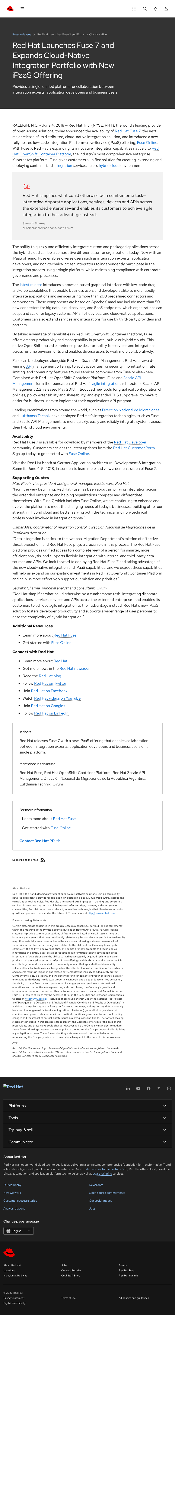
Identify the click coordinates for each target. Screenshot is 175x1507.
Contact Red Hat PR (37, 840)
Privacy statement (14, 1298)
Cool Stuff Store (70, 1275)
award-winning (102, 1173)
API (29, 366)
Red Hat (60, 660)
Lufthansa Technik (35, 415)
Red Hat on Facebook (49, 690)
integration (63, 165)
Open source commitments (107, 1193)
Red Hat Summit (128, 1275)
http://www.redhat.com (101, 913)
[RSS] (42, 859)
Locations (9, 1270)
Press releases (22, 34)
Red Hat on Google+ (48, 705)
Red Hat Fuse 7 (127, 130)
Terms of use (68, 1298)
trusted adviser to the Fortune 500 (104, 1169)
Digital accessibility (14, 1303)
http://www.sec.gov (36, 998)
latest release (31, 284)
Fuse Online (147, 142)
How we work (12, 1193)
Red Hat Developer (130, 442)
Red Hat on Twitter (50, 683)
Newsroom (96, 1185)
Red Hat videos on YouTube (57, 698)
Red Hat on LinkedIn (51, 713)
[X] (158, 1090)
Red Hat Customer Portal (134, 447)
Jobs (92, 1208)
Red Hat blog (50, 675)
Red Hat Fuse (65, 635)
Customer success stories (20, 1200)
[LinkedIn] (128, 1090)
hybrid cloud (109, 165)
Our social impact (100, 1200)
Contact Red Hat (71, 1270)
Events (123, 1265)
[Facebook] (148, 1090)
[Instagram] (169, 1090)
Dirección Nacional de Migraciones (130, 409)
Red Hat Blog (126, 1270)
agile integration (106, 383)
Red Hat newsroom (76, 668)
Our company (12, 1185)
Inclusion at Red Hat (15, 1275)
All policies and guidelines (134, 1298)
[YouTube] (138, 1090)
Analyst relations (14, 1208)
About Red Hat (12, 1265)
